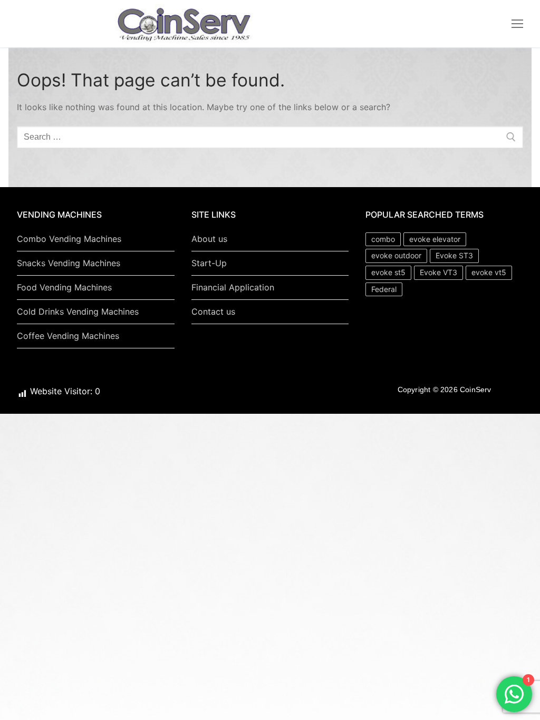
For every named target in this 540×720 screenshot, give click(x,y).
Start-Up (209, 263)
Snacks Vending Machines (68, 263)
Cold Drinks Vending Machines (78, 311)
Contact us (213, 311)
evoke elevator (434, 239)
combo (383, 239)
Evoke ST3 (454, 255)
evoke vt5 (488, 272)
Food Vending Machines (64, 287)
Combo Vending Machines (69, 238)
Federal (384, 289)
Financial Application (232, 287)
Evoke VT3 (438, 272)
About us (209, 238)
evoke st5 (388, 272)
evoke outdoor (396, 255)
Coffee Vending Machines (68, 335)
